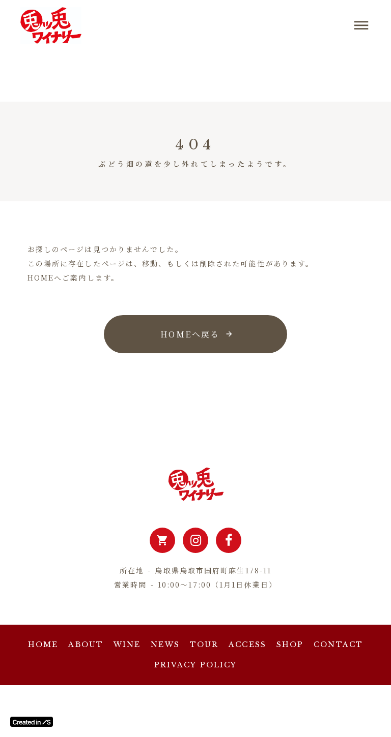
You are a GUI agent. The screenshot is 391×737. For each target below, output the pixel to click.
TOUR (204, 644)
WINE (127, 644)
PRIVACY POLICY (195, 664)
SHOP (289, 644)
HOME (43, 644)
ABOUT (85, 644)
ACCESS (247, 644)
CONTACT (338, 644)
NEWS (165, 644)
